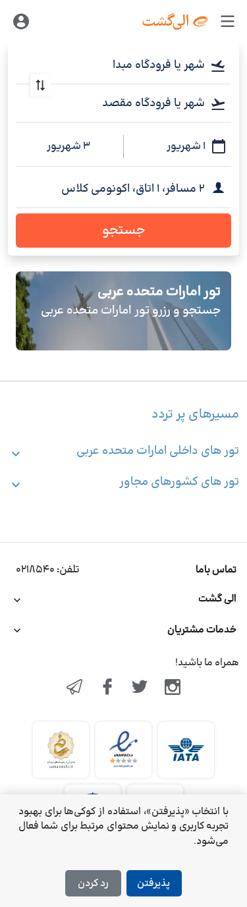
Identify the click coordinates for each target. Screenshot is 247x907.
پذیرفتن (153, 883)
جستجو (124, 230)
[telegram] (74, 688)
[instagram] (172, 688)
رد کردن (93, 883)
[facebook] (107, 688)
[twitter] (140, 688)
